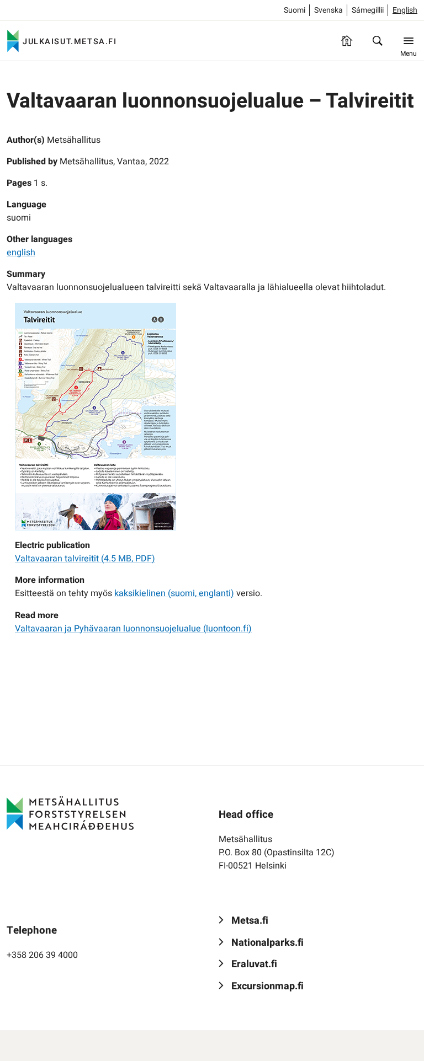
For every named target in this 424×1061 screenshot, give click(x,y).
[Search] (377, 41)
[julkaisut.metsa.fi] (70, 813)
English (405, 10)
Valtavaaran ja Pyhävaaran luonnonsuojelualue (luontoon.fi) (133, 628)
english (21, 252)
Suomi (294, 10)
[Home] (346, 41)
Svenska (328, 10)
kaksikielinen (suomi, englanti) (174, 593)
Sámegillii (368, 10)
